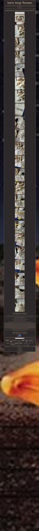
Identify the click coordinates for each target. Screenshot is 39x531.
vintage (7, 340)
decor (19, 341)
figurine (12, 343)
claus (26, 340)
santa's (8, 343)
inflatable (16, 343)
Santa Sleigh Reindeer (20, 347)
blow (27, 341)
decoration (15, 340)
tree (10, 343)
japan (28, 343)
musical (11, 340)
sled (23, 343)
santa (20, 343)
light (32, 343)
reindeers (30, 343)
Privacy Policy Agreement (19, 349)
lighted (11, 341)
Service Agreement (20, 350)
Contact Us (20, 348)
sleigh (22, 340)
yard (30, 341)
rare (6, 341)
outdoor (18, 340)
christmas (13, 344)
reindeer (30, 340)
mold (26, 343)
